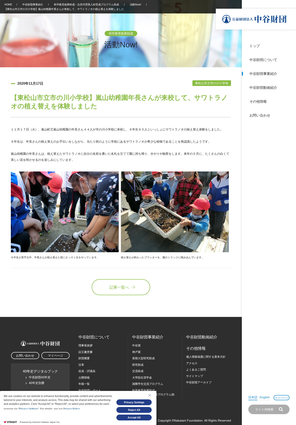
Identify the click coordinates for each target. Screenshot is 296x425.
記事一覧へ (119, 287)
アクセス (191, 363)
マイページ (281, 397)
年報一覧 (84, 383)
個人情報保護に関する (206, 356)
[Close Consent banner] (149, 395)
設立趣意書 (85, 352)
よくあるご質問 (196, 369)
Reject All (134, 410)
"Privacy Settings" (28, 408)
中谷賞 (136, 345)
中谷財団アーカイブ (198, 382)
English (265, 397)
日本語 (252, 397)
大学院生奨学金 (142, 377)
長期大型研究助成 (143, 358)
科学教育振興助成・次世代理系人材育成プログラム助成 (86, 4)
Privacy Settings (134, 402)
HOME (8, 4)
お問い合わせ (259, 115)
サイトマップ (194, 376)
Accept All (134, 417)
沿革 (289, 87)
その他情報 (258, 101)
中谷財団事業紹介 (263, 74)
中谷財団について (263, 60)
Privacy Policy (71, 408)
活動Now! (135, 4)
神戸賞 (136, 352)
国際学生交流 (147, 383)
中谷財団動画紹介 (263, 87)
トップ (254, 46)
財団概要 (84, 358)
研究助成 (137, 364)
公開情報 (84, 377)
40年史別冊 (36, 383)
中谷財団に (94, 337)
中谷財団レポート (89, 390)
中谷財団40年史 (39, 377)
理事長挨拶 (85, 345)
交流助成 (137, 371)
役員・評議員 (86, 371)
